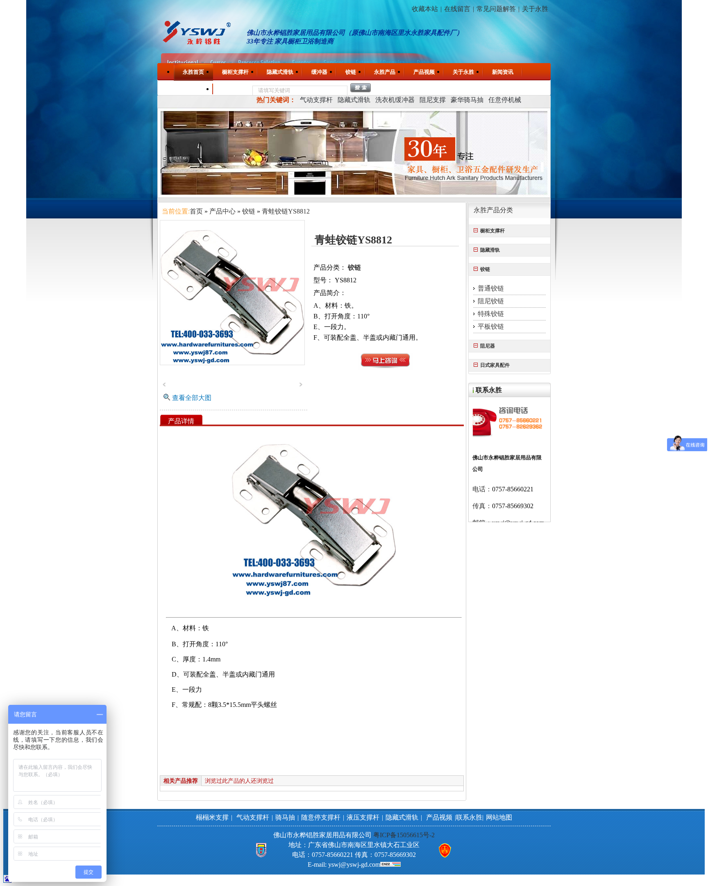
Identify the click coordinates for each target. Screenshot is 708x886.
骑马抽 (285, 817)
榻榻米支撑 (212, 817)
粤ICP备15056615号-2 (404, 834)
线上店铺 (232, 89)
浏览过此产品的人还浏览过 (239, 781)
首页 (196, 211)
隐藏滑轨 (490, 250)
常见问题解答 (496, 8)
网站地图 (499, 817)
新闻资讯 (502, 72)
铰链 (350, 72)
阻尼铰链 (491, 301)
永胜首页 (193, 72)
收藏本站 (425, 8)
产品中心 (222, 211)
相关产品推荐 (180, 781)
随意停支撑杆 (320, 817)
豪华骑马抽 (467, 99)
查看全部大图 (191, 397)
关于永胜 (535, 8)
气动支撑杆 (316, 99)
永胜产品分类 (493, 210)
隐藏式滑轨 (280, 72)
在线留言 (457, 8)
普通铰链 (491, 288)
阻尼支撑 (433, 99)
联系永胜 (193, 89)
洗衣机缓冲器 (395, 99)
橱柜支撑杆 (235, 72)
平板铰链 (491, 326)
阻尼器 (487, 346)
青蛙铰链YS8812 (286, 211)
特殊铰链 (491, 313)
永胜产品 (384, 72)
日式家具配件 (495, 365)
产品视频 (424, 72)
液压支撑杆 (363, 817)
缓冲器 (319, 72)
